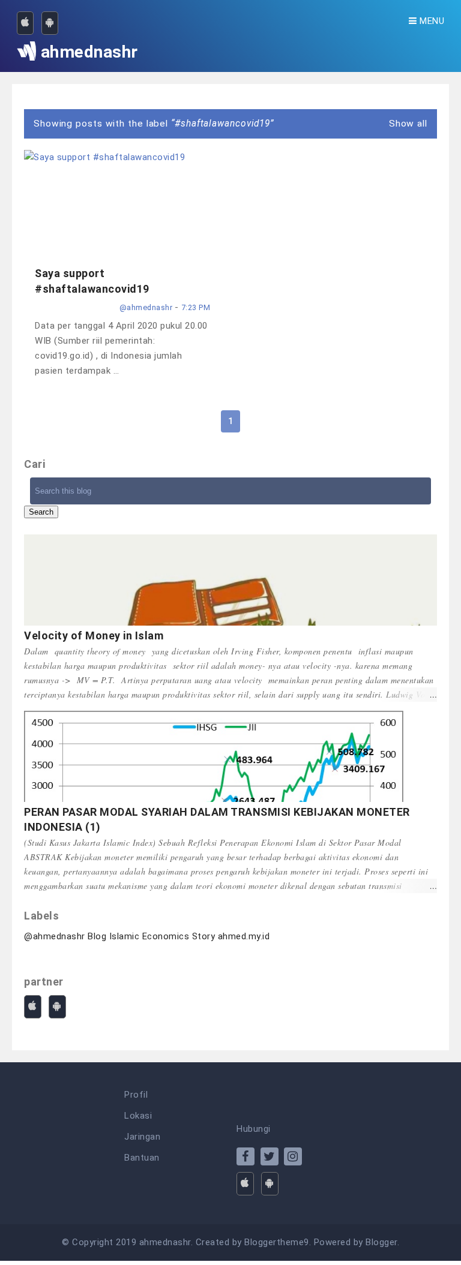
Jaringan (142, 1136)
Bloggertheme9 (276, 1242)
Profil (136, 1094)
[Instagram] (293, 1156)
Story (203, 936)
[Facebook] (246, 1156)
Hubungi (254, 1128)
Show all (408, 123)
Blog (97, 936)
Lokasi (138, 1115)
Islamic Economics (149, 936)
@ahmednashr (54, 936)
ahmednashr (165, 1242)
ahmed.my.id (244, 936)
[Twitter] (270, 1156)
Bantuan (142, 1157)
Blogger (381, 1242)
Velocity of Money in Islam (93, 635)
